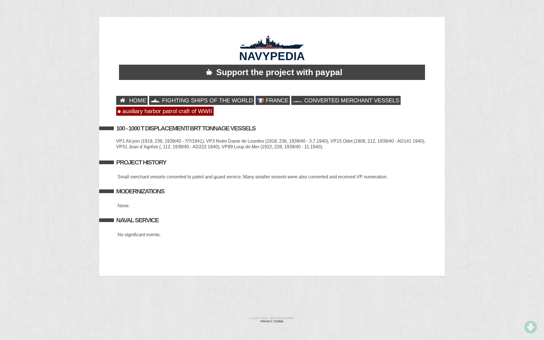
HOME (137, 100)
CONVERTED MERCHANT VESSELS (351, 100)
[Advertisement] (272, 297)
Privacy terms (272, 321)
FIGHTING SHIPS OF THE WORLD (206, 100)
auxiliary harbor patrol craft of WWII (166, 111)
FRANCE (276, 100)
